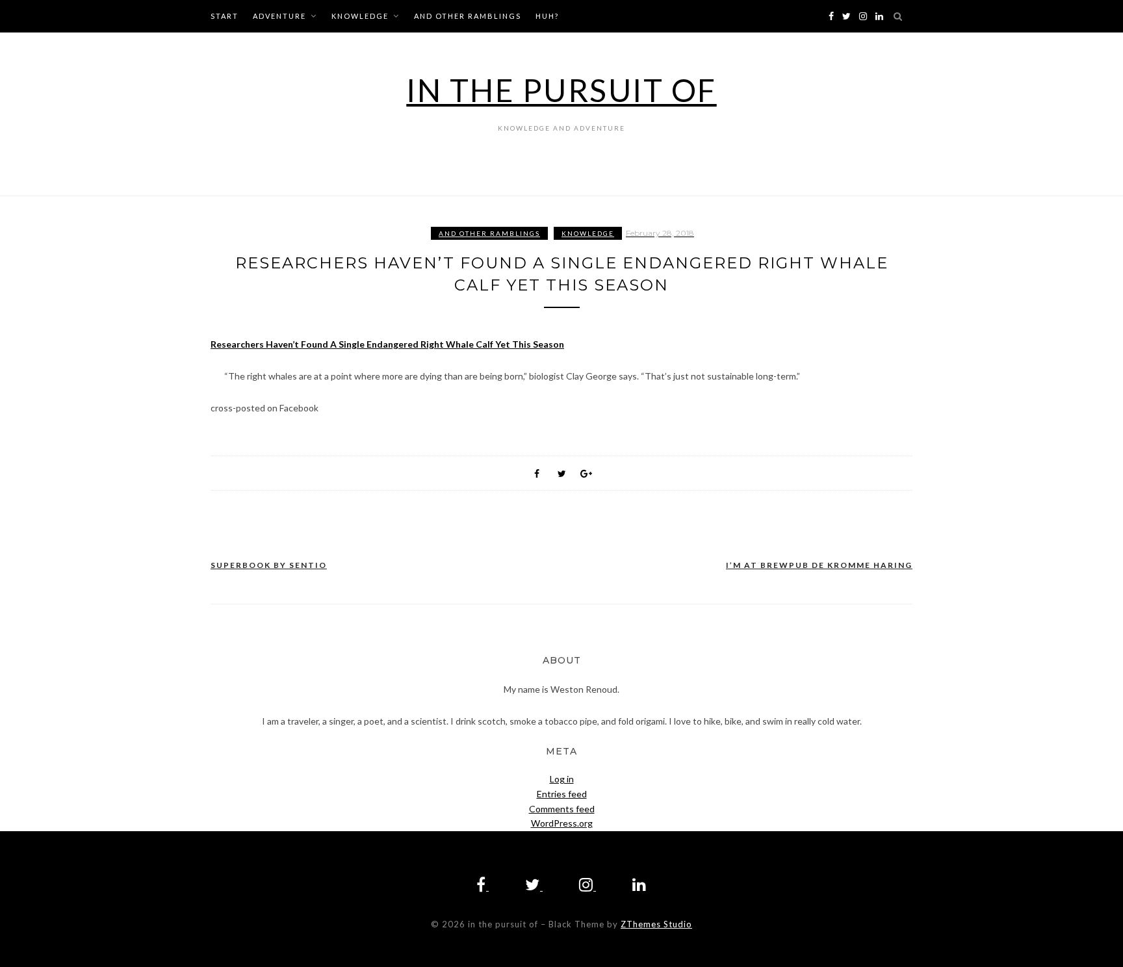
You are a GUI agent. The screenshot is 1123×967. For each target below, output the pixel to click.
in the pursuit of (561, 90)
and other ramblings (467, 16)
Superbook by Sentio (269, 565)
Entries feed (562, 793)
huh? (547, 16)
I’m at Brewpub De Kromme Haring (819, 565)
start (225, 16)
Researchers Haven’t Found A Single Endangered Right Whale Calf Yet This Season (387, 344)
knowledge (360, 16)
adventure (279, 16)
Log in (562, 778)
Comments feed (562, 808)
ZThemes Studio (656, 924)
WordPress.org (562, 823)
